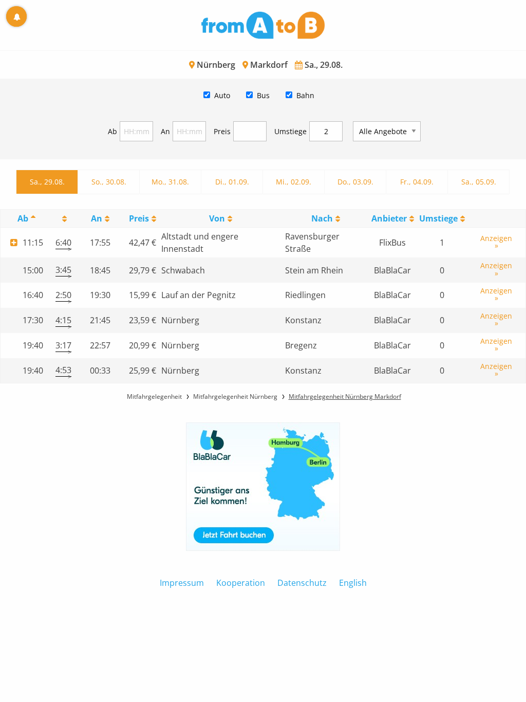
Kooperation (240, 582)
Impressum (182, 582)
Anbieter (389, 218)
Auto (222, 95)
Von (217, 218)
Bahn (305, 95)
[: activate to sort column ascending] (63, 219)
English (353, 582)
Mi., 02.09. (293, 182)
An (165, 131)
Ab (112, 131)
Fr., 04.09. (417, 182)
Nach (322, 218)
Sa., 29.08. (47, 182)
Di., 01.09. (232, 182)
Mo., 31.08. (170, 182)
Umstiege (290, 131)
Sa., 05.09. (478, 182)
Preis (222, 131)
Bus (263, 95)
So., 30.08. (108, 182)
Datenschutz (302, 582)
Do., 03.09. (355, 182)
